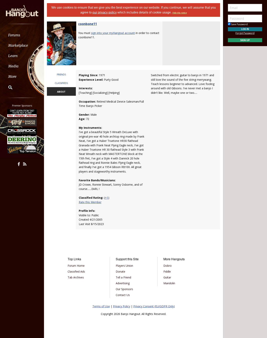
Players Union (124, 265)
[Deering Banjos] (22, 140)
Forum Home (76, 265)
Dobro (167, 265)
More (12, 76)
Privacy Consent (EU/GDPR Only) (154, 306)
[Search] (8, 87)
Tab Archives (76, 277)
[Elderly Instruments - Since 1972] (22, 122)
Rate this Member (90, 202)
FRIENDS (61, 74)
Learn (13, 56)
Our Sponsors (124, 289)
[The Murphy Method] (22, 113)
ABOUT (61, 91)
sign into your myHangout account (113, 33)
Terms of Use (101, 306)
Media (13, 66)
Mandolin (169, 283)
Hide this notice (179, 13)
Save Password (239, 24)
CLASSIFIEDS (61, 83)
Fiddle (167, 271)
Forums (14, 35)
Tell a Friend (123, 277)
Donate (120, 271)
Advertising (123, 283)
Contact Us (123, 295)
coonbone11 (87, 24)
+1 (106, 197)
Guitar (167, 277)
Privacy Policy (121, 306)
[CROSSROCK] (22, 131)
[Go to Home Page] (22, 11)
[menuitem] (22, 35)
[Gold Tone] (22, 149)
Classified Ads (76, 271)
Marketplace (18, 45)
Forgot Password (245, 33)
